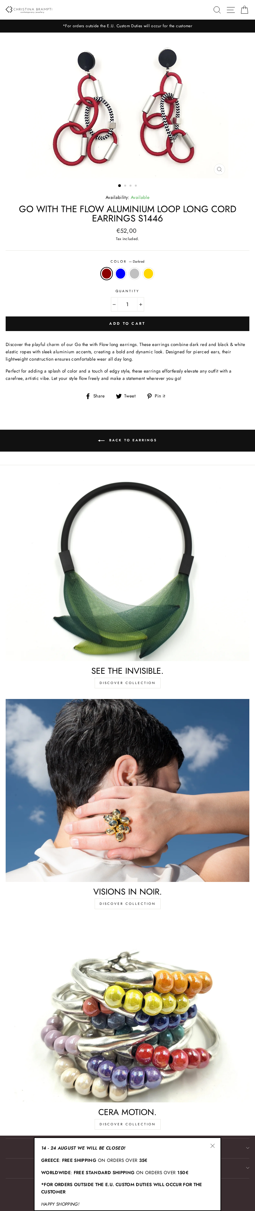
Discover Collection (128, 682)
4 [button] (136, 186)
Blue (120, 274)
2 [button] (126, 186)
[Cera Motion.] (127, 1011)
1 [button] (120, 186)
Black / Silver (134, 274)
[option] (127, 26)
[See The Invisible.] (127, 569)
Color (127, 261)
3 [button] (131, 186)
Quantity (127, 291)
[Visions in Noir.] (127, 790)
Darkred (106, 274)
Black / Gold (148, 274)
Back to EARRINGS (132, 440)
